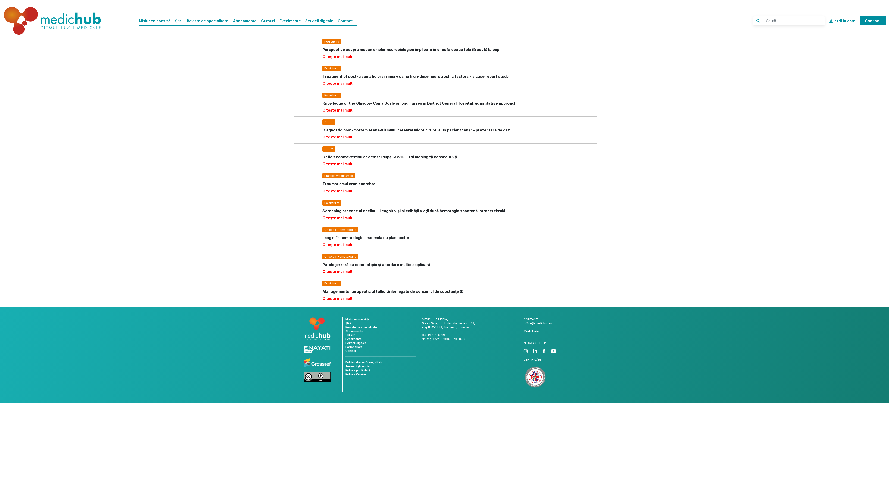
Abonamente (245, 21)
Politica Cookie (355, 374)
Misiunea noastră (154, 21)
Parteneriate (354, 347)
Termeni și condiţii (357, 366)
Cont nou (873, 21)
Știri (178, 21)
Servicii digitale (319, 21)
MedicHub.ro (533, 331)
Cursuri (268, 21)
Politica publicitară (357, 370)
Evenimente (290, 21)
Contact (345, 21)
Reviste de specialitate (207, 21)
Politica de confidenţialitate (364, 362)
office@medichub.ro (538, 323)
